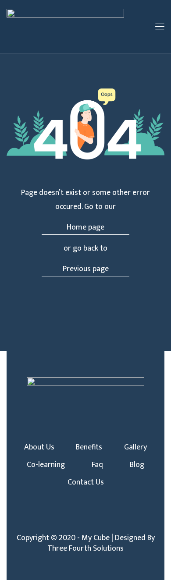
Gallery (135, 447)
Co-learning (46, 464)
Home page (85, 227)
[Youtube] (100, 522)
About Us (39, 447)
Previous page (86, 269)
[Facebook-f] (71, 522)
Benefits (89, 447)
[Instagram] (85, 522)
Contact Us (86, 482)
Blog (137, 464)
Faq (97, 464)
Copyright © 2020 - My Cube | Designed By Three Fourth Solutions (86, 543)
